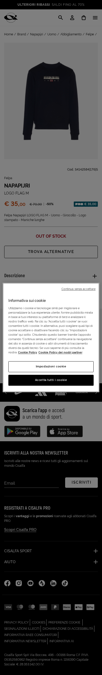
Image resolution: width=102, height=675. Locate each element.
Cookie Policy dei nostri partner (60, 352)
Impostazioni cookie (51, 366)
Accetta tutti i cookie (51, 380)
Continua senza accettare (78, 288)
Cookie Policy (27, 352)
